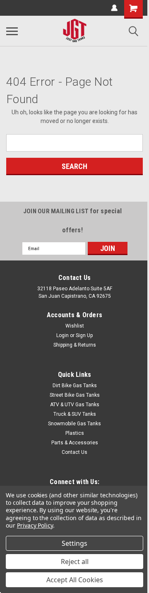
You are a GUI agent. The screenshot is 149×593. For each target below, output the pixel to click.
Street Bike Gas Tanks (75, 395)
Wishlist (74, 326)
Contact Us (74, 452)
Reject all (75, 561)
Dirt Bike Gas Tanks (75, 385)
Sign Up (84, 335)
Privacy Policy (35, 525)
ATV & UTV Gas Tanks (74, 404)
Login (62, 335)
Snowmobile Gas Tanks (74, 424)
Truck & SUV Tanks (74, 414)
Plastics (74, 433)
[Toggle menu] (12, 31)
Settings (74, 543)
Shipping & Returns (74, 345)
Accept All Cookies (74, 579)
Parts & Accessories (74, 443)
